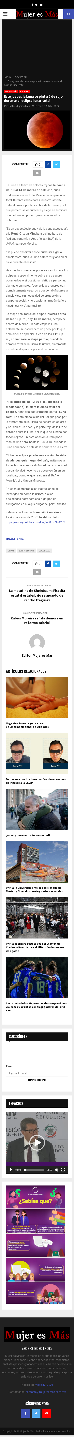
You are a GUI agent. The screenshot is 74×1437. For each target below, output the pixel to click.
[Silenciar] (57, 1170)
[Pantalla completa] (63, 1170)
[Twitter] (36, 1413)
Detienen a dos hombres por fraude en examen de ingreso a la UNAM (36, 781)
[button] (37, 1143)
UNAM (11, 551)
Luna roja (44, 551)
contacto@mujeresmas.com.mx (46, 1391)
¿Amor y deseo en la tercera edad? (28, 835)
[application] (37, 1143)
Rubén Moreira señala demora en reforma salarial (37, 620)
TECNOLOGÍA (11, 91)
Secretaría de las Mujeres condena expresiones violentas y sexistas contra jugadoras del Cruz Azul (36, 1007)
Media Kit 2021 (44, 1384)
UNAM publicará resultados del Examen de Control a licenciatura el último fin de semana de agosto (35, 947)
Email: (10, 1066)
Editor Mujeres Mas (19, 106)
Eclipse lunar (26, 551)
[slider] (34, 1170)
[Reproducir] (11, 1170)
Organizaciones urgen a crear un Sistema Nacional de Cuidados (27, 725)
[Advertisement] (37, 48)
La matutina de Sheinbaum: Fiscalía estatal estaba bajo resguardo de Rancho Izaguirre (37, 595)
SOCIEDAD (24, 91)
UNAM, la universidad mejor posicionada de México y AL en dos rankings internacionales (34, 890)
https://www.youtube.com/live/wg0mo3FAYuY (35, 522)
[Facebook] (25, 1413)
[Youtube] (46, 1413)
